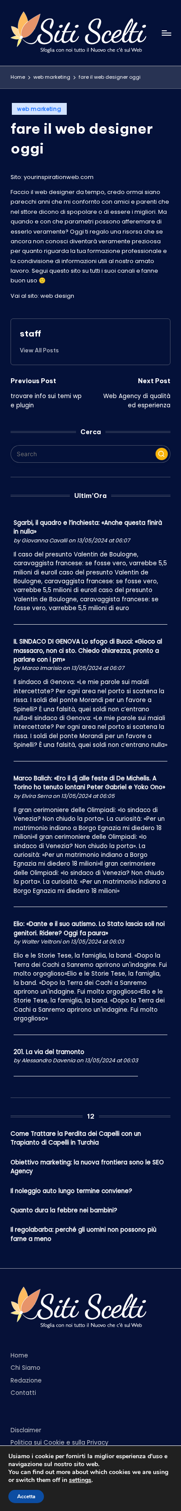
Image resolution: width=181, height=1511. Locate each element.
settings (80, 1480)
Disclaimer (26, 1430)
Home (19, 1355)
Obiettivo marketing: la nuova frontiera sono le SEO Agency (87, 1166)
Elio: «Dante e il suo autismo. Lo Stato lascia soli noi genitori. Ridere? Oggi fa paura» (89, 928)
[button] (39, 350)
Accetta (26, 1496)
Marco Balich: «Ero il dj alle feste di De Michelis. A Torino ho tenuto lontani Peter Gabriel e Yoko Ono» (89, 782)
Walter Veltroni (41, 941)
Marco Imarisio (42, 668)
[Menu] (166, 32)
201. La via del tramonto (49, 1052)
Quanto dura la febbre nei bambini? (64, 1210)
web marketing (39, 109)
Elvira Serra (36, 796)
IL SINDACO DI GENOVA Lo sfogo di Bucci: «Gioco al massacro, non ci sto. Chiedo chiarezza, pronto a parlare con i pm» (88, 650)
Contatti (23, 1393)
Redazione (26, 1380)
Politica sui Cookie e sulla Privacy (60, 1442)
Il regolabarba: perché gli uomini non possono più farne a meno (83, 1234)
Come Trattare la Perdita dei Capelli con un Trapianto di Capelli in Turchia (76, 1138)
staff (30, 333)
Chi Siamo (25, 1368)
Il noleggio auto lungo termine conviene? (71, 1191)
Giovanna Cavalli (44, 540)
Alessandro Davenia (48, 1060)
